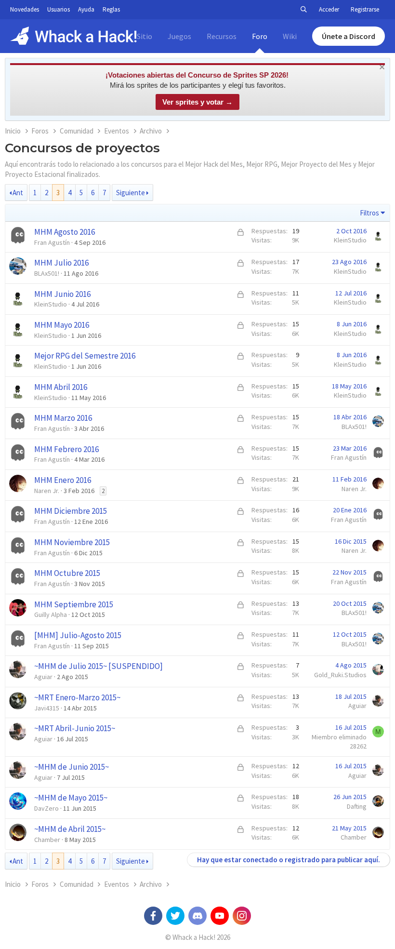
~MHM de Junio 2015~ (71, 767)
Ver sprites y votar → (197, 102)
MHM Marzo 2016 (63, 418)
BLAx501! (46, 273)
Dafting (357, 806)
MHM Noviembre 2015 (72, 542)
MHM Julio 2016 (61, 262)
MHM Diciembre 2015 (70, 511)
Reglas (111, 9)
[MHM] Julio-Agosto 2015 (77, 635)
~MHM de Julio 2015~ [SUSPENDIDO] (98, 666)
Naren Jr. (46, 490)
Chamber (47, 839)
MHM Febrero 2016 (66, 449)
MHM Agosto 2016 (64, 232)
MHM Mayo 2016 (61, 325)
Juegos (179, 36)
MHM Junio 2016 (62, 294)
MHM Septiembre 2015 (73, 604)
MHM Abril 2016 (60, 387)
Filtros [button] (369, 212)
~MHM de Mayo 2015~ (70, 797)
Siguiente (130, 192)
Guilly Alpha (50, 614)
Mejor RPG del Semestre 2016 (84, 355)
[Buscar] (303, 9)
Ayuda (86, 9)
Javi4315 (46, 708)
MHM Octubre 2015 (67, 573)
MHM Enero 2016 (62, 480)
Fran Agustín (52, 242)
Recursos (222, 36)
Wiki (290, 36)
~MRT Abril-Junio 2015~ (74, 728)
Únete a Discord (348, 36)
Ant (18, 192)
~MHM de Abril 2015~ (69, 829)
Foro (259, 36)
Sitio (144, 36)
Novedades (24, 9)
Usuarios (58, 9)
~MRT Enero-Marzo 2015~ (77, 697)
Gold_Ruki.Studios (340, 674)
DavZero (46, 808)
